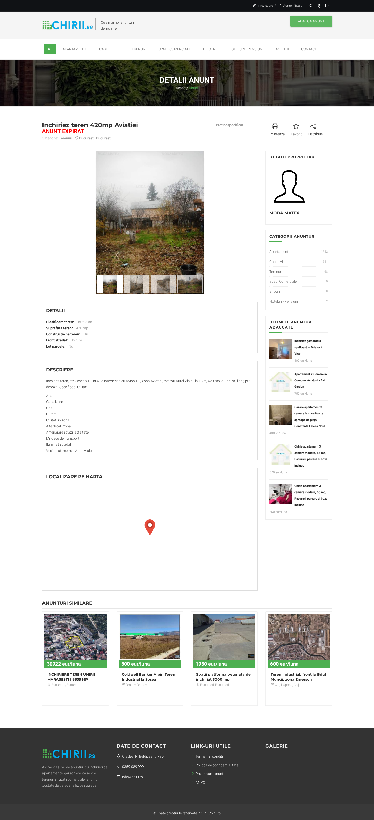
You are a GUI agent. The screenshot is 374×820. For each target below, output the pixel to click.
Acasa (181, 88)
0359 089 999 (132, 767)
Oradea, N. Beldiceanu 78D (142, 756)
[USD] (319, 6)
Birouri (210, 49)
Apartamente (75, 49)
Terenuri (138, 49)
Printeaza (277, 134)
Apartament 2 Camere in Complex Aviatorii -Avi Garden (310, 380)
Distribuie (315, 134)
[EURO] (310, 6)
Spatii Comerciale (175, 49)
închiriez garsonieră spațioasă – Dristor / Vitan (308, 347)
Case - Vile (108, 49)
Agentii (282, 49)
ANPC (200, 782)
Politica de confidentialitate (217, 765)
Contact (309, 49)
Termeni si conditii (210, 756)
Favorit (296, 134)
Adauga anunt (311, 21)
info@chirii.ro (132, 777)
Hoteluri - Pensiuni (246, 49)
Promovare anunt (209, 774)
